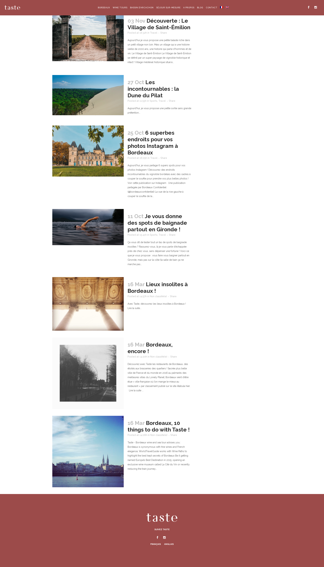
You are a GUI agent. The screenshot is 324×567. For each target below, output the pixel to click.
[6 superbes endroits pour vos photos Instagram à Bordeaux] (88, 151)
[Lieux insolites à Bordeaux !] (88, 304)
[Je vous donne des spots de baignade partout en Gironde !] (88, 227)
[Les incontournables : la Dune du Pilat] (88, 95)
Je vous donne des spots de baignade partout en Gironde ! (157, 222)
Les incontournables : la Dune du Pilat (153, 88)
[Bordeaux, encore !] (88, 373)
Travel (153, 32)
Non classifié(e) (158, 296)
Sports (153, 101)
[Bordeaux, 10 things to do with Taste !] (88, 451)
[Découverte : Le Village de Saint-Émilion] (88, 37)
